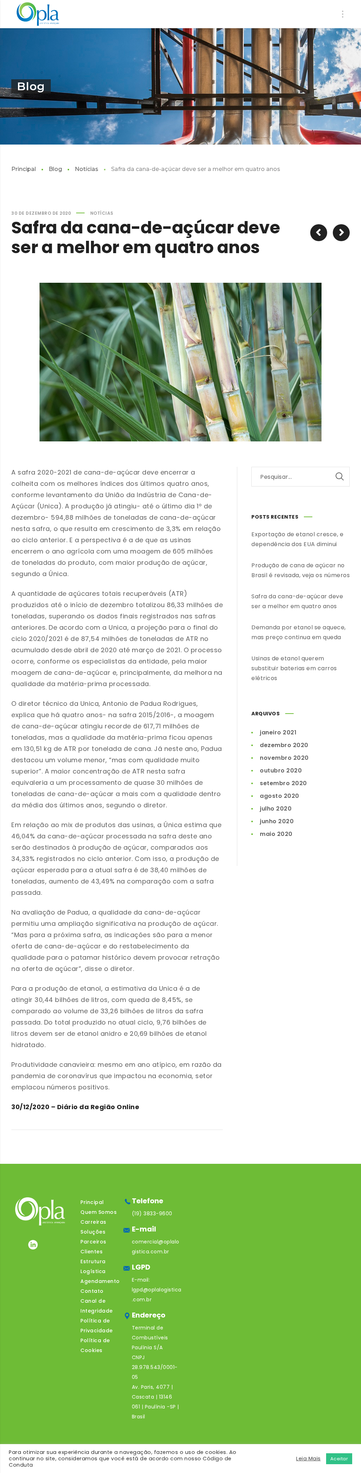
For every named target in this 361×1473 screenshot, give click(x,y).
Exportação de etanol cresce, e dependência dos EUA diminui (297, 539)
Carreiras (93, 1222)
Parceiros (93, 1241)
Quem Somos (98, 1212)
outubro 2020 (281, 770)
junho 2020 (277, 821)
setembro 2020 (283, 783)
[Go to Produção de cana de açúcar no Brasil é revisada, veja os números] (318, 232)
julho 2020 (276, 809)
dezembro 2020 (284, 745)
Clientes (91, 1251)
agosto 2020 (279, 796)
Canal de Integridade (96, 1305)
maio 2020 (276, 834)
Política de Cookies (95, 1345)
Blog (55, 169)
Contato (92, 1291)
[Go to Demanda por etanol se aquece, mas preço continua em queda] (341, 232)
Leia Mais (308, 1458)
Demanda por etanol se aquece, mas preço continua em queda (298, 632)
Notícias (86, 169)
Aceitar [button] (339, 1458)
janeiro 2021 (278, 732)
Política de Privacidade (96, 1325)
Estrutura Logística (93, 1266)
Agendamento (100, 1281)
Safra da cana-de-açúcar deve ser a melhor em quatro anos (297, 601)
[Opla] (37, 14)
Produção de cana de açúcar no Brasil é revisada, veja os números (300, 570)
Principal (23, 169)
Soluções (92, 1231)
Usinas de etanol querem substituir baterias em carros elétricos (294, 668)
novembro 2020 (284, 758)
